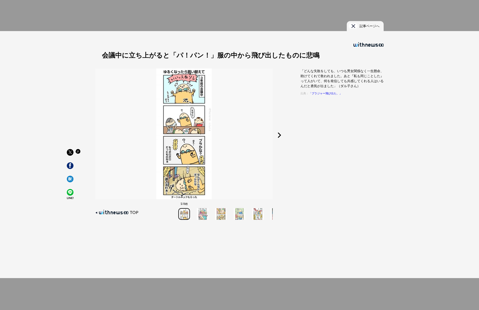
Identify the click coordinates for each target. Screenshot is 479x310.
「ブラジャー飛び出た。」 (325, 93)
